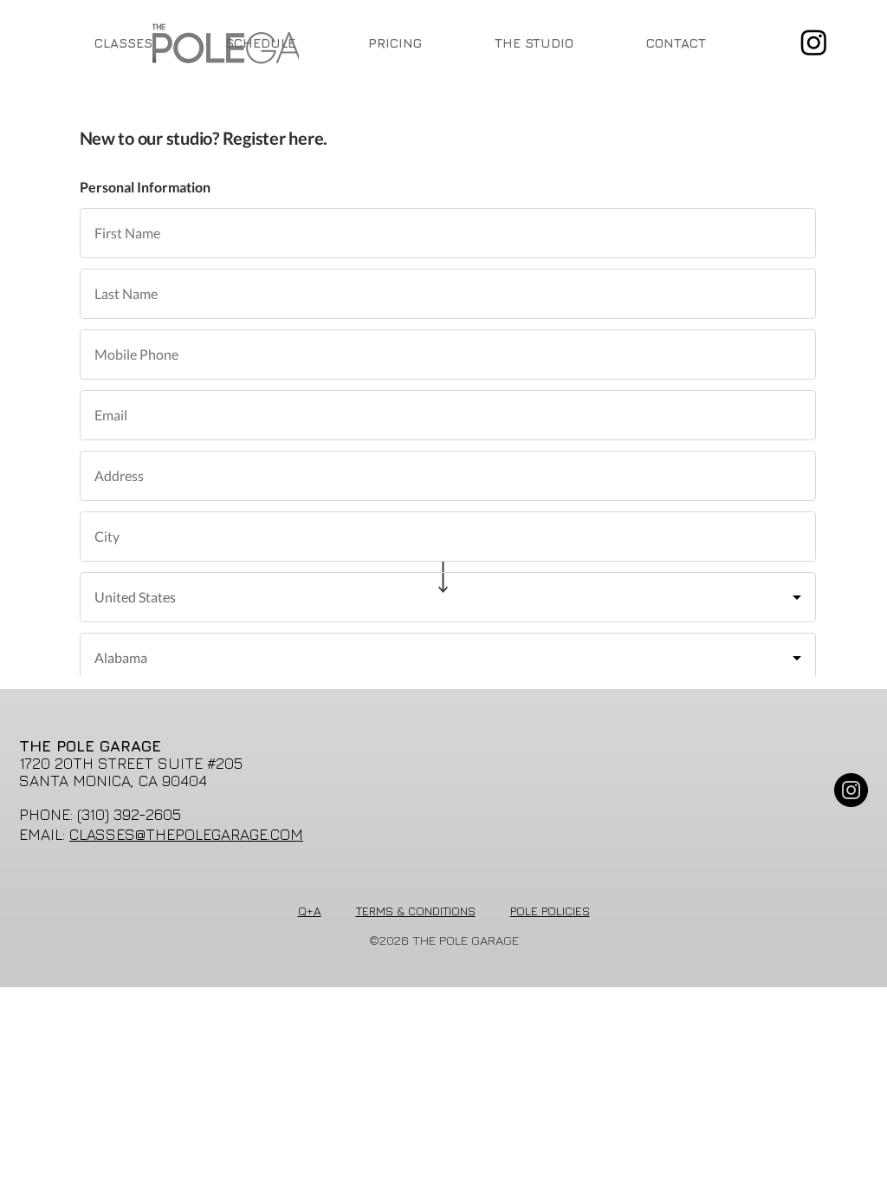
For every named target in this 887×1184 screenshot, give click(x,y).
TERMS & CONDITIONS (416, 910)
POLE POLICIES (550, 910)
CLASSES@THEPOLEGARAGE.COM (186, 834)
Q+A (309, 910)
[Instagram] (814, 42)
